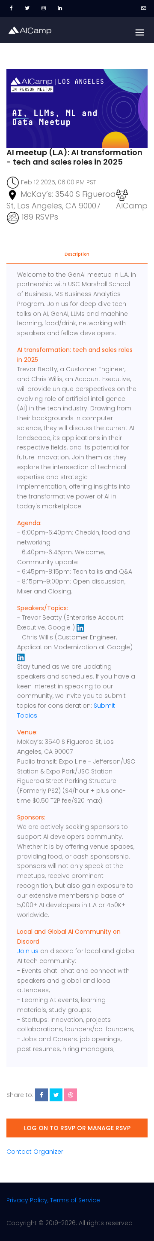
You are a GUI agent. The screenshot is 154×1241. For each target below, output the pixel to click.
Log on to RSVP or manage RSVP (77, 1128)
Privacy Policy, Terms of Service (53, 1200)
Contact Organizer (34, 1151)
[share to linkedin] (70, 1094)
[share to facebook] (41, 1094)
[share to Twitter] (56, 1094)
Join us (27, 951)
